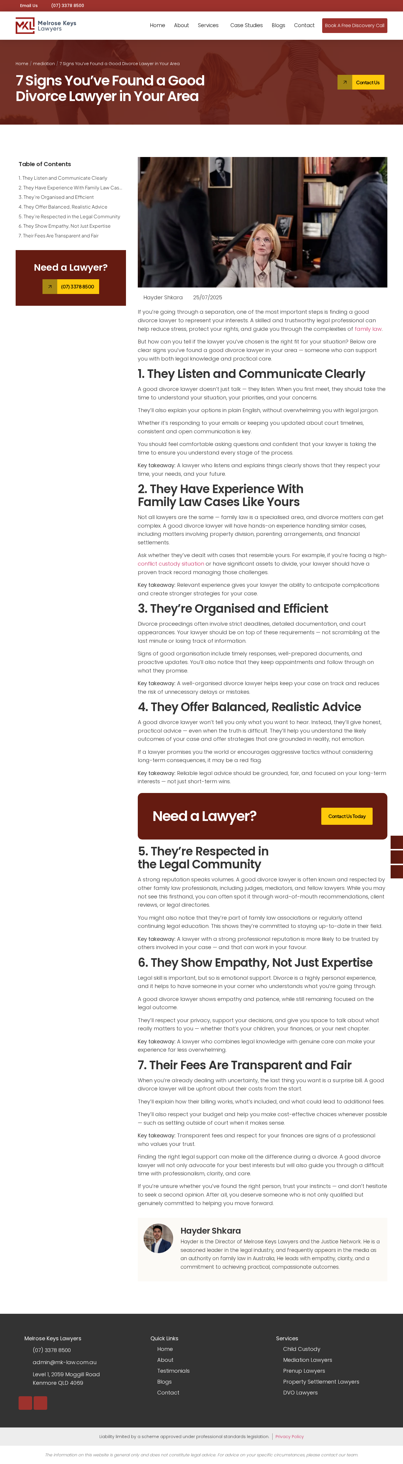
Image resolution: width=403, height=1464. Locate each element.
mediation (44, 64)
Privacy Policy (290, 1437)
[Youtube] (25, 1403)
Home (157, 25)
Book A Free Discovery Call (354, 25)
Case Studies (246, 25)
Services (208, 25)
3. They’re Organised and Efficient (56, 197)
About (181, 25)
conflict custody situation (171, 563)
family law (368, 329)
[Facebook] (40, 1403)
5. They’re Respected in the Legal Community (69, 216)
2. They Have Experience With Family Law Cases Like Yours (71, 187)
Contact (304, 25)
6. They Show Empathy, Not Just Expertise (65, 226)
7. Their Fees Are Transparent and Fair (59, 235)
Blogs (278, 25)
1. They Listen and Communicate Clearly (63, 178)
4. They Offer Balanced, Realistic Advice (63, 207)
